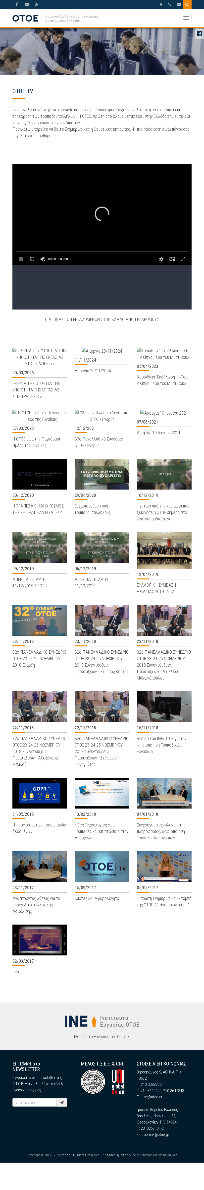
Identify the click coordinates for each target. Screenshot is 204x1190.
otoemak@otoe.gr (155, 1134)
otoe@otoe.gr (151, 1097)
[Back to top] (189, 1175)
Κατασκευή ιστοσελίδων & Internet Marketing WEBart (140, 1155)
